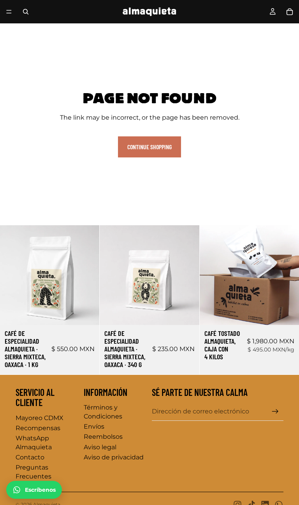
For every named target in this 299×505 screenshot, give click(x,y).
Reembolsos (103, 436)
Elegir (94, 312)
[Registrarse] (275, 411)
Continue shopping (149, 146)
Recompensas (38, 428)
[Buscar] (25, 11)
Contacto (30, 457)
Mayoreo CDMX (39, 418)
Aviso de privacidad (114, 457)
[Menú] (9, 12)
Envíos (94, 426)
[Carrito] (289, 11)
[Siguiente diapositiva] (87, 275)
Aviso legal (100, 447)
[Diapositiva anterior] (11, 275)
